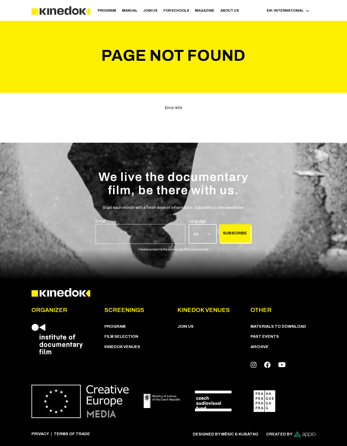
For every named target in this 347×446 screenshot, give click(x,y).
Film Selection (121, 336)
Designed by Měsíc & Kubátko (225, 434)
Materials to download (278, 326)
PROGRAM (107, 10)
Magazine (204, 10)
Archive (259, 347)
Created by (279, 434)
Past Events (264, 336)
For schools (176, 10)
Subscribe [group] (235, 233)
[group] (140, 231)
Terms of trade (72, 434)
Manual (129, 10)
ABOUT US (229, 10)
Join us (150, 10)
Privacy (40, 434)
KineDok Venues (122, 347)
